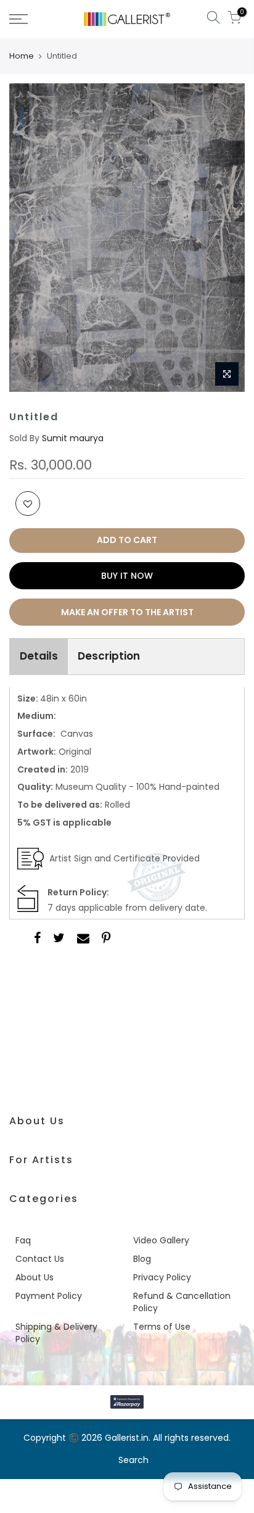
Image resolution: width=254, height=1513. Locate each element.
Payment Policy (48, 1296)
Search (133, 1460)
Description (109, 656)
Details (39, 656)
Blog (142, 1259)
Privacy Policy (162, 1277)
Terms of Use (161, 1326)
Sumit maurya (73, 438)
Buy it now (127, 576)
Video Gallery (161, 1240)
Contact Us (39, 1259)
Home (21, 56)
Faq (23, 1240)
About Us (34, 1277)
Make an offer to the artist (127, 612)
